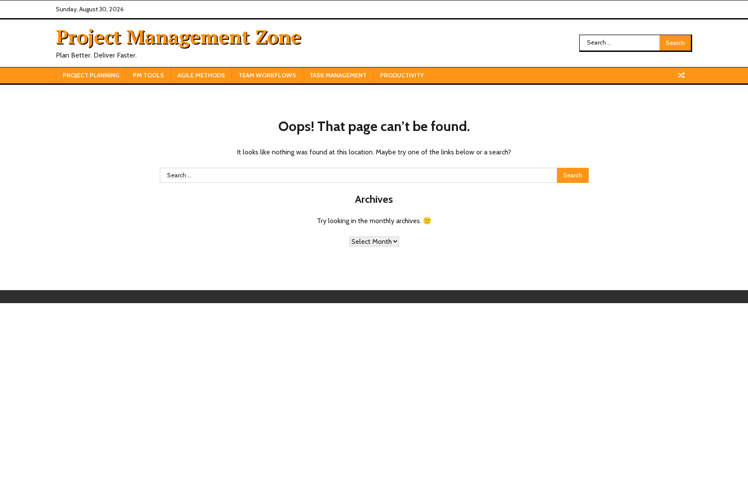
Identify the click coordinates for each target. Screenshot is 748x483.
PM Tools (148, 75)
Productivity (402, 75)
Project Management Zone (178, 36)
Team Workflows (267, 75)
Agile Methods (201, 75)
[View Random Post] (681, 75)
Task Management (338, 75)
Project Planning (91, 75)
